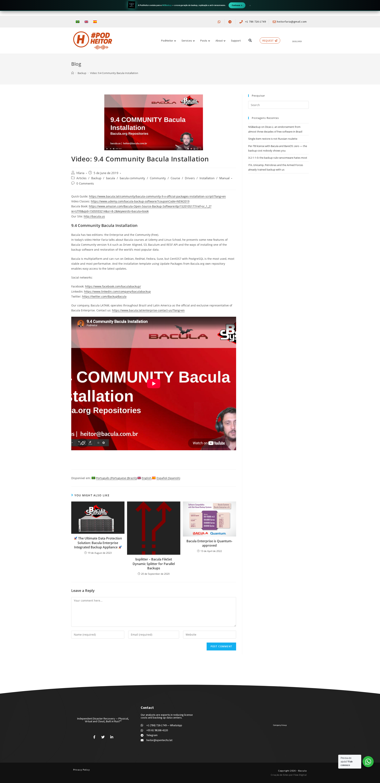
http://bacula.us (94, 216)
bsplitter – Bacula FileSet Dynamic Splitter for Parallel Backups (154, 563)
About (219, 40)
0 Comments (85, 183)
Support (236, 40)
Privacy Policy (81, 769)
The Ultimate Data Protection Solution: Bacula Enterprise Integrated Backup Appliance (98, 542)
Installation (207, 178)
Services (186, 40)
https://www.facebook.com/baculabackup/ (113, 286)
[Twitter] (103, 737)
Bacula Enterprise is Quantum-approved (209, 543)
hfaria (80, 173)
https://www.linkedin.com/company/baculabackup (117, 291)
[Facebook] (94, 737)
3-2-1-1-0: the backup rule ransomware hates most (277, 157)
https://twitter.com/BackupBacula (104, 296)
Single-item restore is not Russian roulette (272, 138)
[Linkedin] (111, 737)
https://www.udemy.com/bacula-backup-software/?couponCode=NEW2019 (140, 201)
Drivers (190, 178)
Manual (224, 178)
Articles (81, 178)
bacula (110, 178)
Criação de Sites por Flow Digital (289, 775)
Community (158, 178)
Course (175, 178)
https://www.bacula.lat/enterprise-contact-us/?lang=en (148, 310)
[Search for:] (278, 104)
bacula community (132, 178)
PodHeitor (167, 40)
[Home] (72, 73)
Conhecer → (237, 5)
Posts (203, 40)
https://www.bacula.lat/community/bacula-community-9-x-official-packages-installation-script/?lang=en (157, 196)
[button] (250, 40)
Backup (96, 178)
